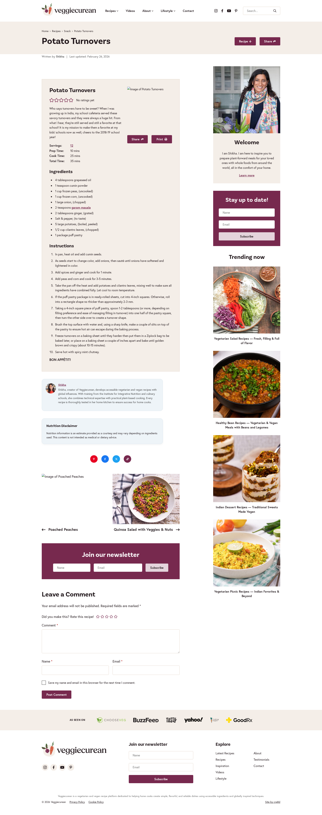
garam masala (81, 207)
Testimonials (261, 759)
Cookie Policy (96, 802)
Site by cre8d (272, 802)
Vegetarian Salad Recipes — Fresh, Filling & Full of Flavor (246, 340)
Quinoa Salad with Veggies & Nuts (144, 529)
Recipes (110, 11)
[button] (51, 100)
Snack (67, 31)
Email (117, 661)
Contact (188, 11)
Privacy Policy (77, 802)
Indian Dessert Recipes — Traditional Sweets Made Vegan (247, 509)
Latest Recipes (225, 753)
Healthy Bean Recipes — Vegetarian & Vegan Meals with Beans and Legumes (247, 425)
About (146, 11)
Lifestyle (167, 11)
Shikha (62, 385)
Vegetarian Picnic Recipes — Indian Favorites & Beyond (246, 593)
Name (47, 661)
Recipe (243, 41)
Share (268, 41)
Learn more (247, 175)
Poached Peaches (62, 529)
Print (160, 139)
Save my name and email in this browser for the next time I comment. (91, 683)
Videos (130, 11)
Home (45, 31)
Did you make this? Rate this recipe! (68, 616)
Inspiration (222, 766)
